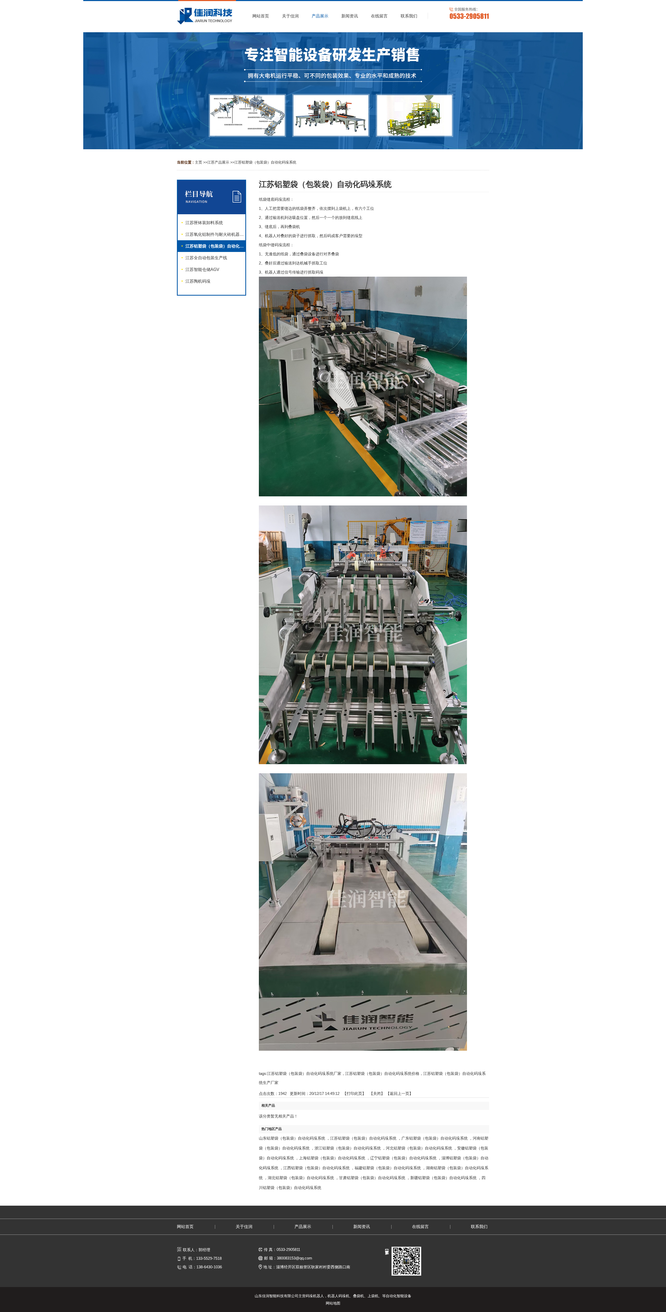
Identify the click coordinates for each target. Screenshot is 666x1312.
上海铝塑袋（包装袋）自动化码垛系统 (332, 1158)
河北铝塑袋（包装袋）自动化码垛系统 (419, 1148)
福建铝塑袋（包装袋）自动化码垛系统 (388, 1168)
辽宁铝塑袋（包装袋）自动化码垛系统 (403, 1158)
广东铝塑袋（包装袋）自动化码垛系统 (434, 1138)
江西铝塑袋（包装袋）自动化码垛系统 (316, 1168)
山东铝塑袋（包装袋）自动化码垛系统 (292, 1138)
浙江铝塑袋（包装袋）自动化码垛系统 (348, 1148)
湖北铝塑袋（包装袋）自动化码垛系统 (301, 1177)
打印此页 (354, 1093)
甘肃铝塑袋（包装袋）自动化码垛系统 (372, 1177)
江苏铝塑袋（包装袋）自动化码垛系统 (265, 162)
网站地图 (333, 1303)
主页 (198, 162)
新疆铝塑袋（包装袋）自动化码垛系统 (443, 1177)
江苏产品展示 (218, 162)
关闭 (377, 1093)
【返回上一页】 (399, 1093)
